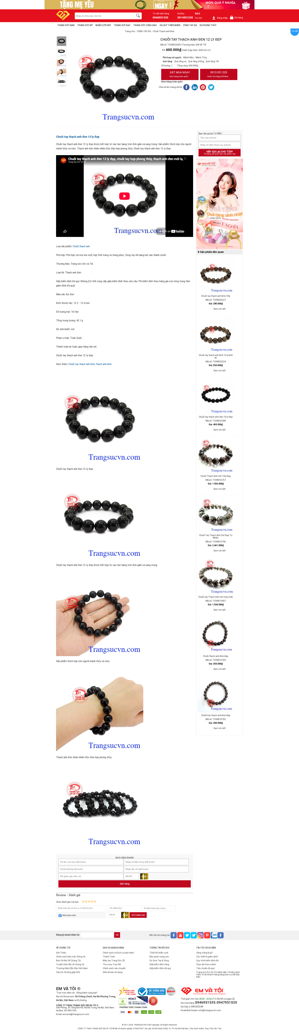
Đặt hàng (125, 883)
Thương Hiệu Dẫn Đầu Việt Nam (72, 968)
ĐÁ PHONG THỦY (208, 25)
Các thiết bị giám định (207, 956)
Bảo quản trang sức (159, 956)
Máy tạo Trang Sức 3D (114, 960)
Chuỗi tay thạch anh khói (82, 364)
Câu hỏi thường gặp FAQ (68, 972)
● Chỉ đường (81, 1000)
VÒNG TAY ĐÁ (190, 25)
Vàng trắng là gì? (204, 952)
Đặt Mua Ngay (179, 74)
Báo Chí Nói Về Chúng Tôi (68, 960)
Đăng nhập (222, 18)
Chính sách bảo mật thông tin (70, 956)
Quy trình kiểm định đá (207, 960)
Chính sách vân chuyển (114, 968)
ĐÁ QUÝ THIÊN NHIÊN (170, 25)
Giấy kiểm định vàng (159, 964)
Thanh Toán (109, 956)
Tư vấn (294, 31)
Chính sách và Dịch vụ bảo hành (118, 952)
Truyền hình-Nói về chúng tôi (70, 964)
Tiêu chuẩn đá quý (205, 968)
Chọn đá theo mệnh (206, 964)
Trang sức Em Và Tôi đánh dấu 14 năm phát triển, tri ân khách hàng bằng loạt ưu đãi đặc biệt (218, 974)
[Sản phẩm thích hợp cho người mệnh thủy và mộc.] (61, 61)
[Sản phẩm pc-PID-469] (219, 204)
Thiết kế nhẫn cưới (159, 952)
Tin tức (198, 18)
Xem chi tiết (220, 309)
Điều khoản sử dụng (112, 972)
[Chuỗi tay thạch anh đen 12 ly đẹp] (61, 41)
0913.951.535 (217, 74)
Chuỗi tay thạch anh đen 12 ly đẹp (77, 136)
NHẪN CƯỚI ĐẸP (103, 25)
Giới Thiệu (61, 952)
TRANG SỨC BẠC (122, 25)
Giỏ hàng (237, 17)
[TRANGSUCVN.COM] (63, 19)
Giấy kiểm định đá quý (160, 968)
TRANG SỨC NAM (65, 25)
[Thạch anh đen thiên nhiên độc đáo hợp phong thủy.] (61, 71)
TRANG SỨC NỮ (85, 25)
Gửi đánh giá (138, 915)
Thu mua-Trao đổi (112, 964)
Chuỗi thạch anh (81, 246)
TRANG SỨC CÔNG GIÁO (145, 25)
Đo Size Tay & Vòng (159, 960)
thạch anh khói (104, 364)
